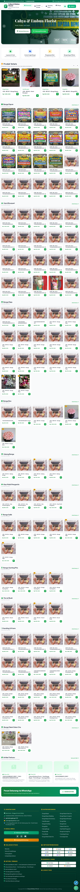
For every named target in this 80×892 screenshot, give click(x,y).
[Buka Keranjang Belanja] (65, 6)
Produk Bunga (38, 6)
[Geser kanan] (77, 65)
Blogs (59, 5)
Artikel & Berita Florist (10, 856)
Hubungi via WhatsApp (22, 832)
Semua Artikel (74, 758)
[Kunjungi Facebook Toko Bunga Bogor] (17, 836)
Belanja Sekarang (24, 31)
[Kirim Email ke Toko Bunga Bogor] (25, 836)
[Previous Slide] (4, 26)
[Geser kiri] (73, 65)
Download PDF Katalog (22, 840)
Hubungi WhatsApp (40, 31)
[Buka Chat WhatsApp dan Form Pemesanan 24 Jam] (76, 888)
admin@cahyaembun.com (12, 820)
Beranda (28, 5)
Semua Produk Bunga (10, 851)
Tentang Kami (50, 6)
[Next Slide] (76, 26)
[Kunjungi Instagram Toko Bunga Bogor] (21, 836)
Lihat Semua (75, 105)
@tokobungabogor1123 (12, 818)
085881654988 (30, 1)
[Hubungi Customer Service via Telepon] (76, 883)
